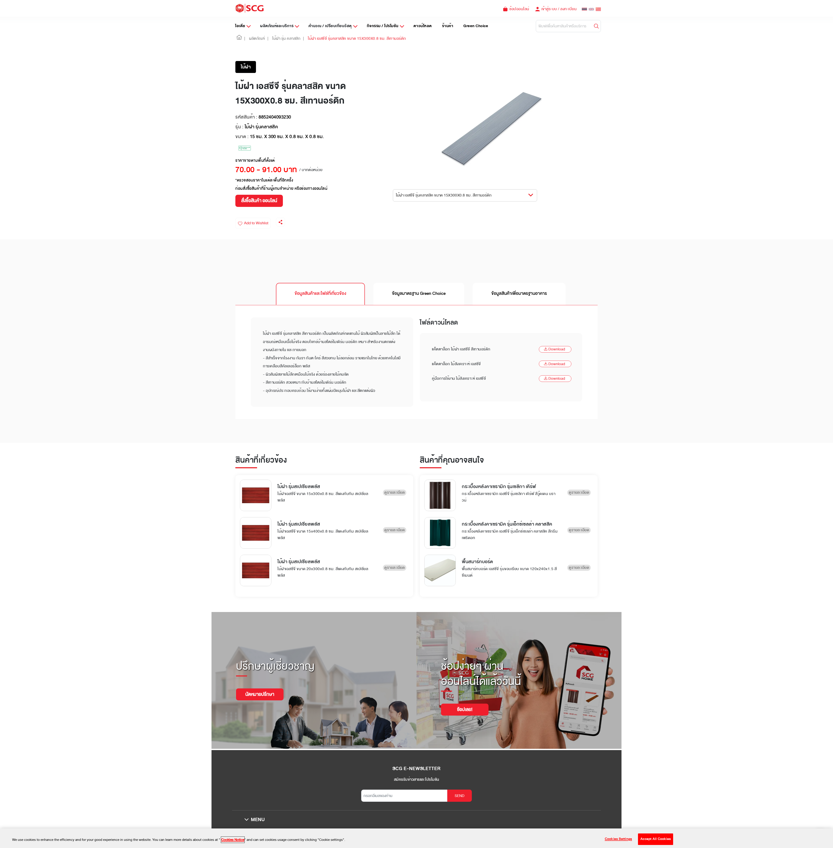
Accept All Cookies (655, 839)
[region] (416, 838)
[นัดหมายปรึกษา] (260, 689)
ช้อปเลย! (464, 709)
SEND (459, 796)
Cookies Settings (618, 839)
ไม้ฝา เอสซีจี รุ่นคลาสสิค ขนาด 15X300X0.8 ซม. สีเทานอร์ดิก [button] (444, 195)
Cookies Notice (232, 840)
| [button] (244, 38)
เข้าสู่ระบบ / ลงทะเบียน (559, 9)
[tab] (320, 294)
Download (556, 349)
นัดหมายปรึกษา (259, 694)
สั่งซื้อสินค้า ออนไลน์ (259, 200)
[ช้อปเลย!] (465, 704)
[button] (239, 39)
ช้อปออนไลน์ (519, 9)
